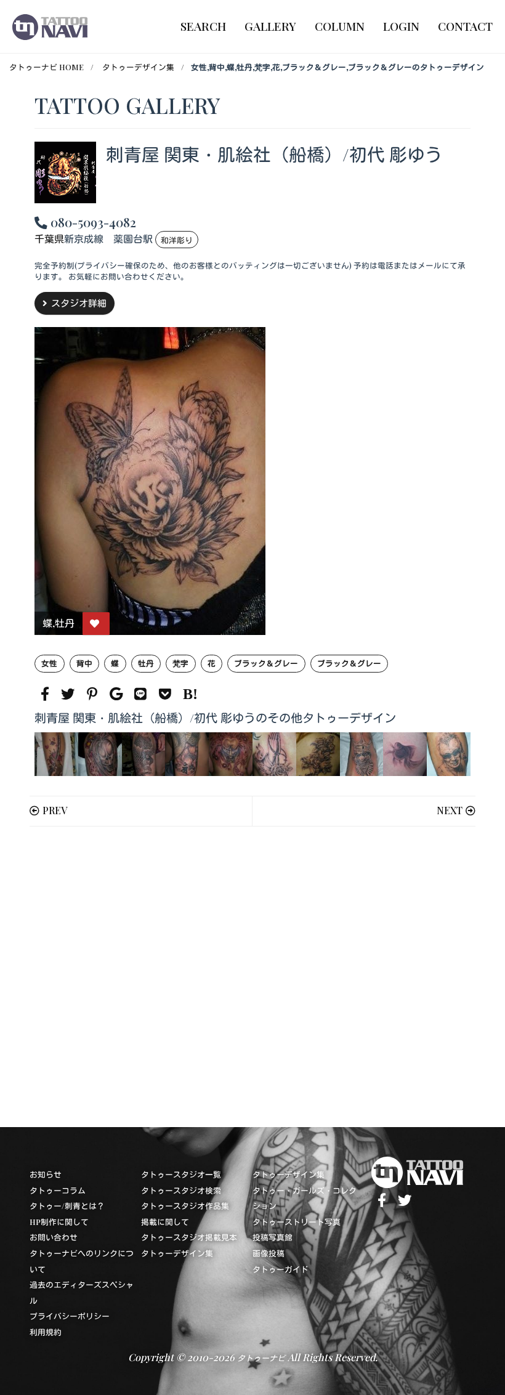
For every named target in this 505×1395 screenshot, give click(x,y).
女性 (49, 663)
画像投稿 (268, 1253)
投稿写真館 (272, 1237)
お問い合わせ (54, 1237)
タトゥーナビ (261, 1358)
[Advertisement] (252, 976)
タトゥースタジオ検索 (181, 1190)
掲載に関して (165, 1221)
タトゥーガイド (280, 1269)
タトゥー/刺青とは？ (67, 1205)
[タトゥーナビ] (50, 26)
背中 (84, 663)
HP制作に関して (59, 1221)
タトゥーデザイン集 (138, 67)
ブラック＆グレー (266, 663)
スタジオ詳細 (79, 303)
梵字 (180, 663)
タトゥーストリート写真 (296, 1221)
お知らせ (46, 1174)
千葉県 (49, 239)
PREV (54, 810)
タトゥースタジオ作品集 (185, 1205)
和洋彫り (177, 240)
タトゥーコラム (58, 1190)
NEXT (450, 810)
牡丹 (146, 663)
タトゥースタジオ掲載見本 (189, 1237)
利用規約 (46, 1332)
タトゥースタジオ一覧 (181, 1174)
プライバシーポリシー (70, 1316)
